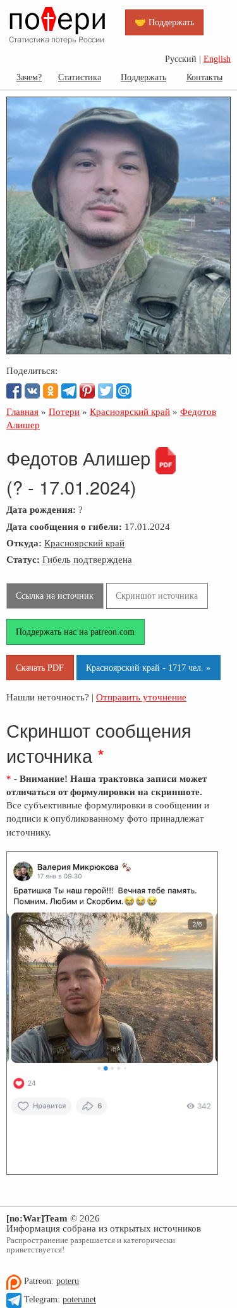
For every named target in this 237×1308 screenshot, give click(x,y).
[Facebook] (13, 391)
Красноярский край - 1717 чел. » (148, 668)
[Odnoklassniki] (50, 391)
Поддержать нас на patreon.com (75, 632)
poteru (67, 1281)
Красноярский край (84, 542)
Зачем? (29, 77)
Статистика (79, 77)
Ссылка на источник (55, 596)
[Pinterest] (87, 391)
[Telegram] (68, 391)
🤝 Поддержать (164, 22)
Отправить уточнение (141, 697)
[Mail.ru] (123, 391)
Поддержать (143, 77)
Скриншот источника (157, 596)
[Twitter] (105, 391)
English (217, 59)
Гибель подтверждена (87, 559)
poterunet (79, 1299)
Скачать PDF (40, 668)
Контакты (204, 77)
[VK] (32, 391)
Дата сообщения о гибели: (64, 526)
